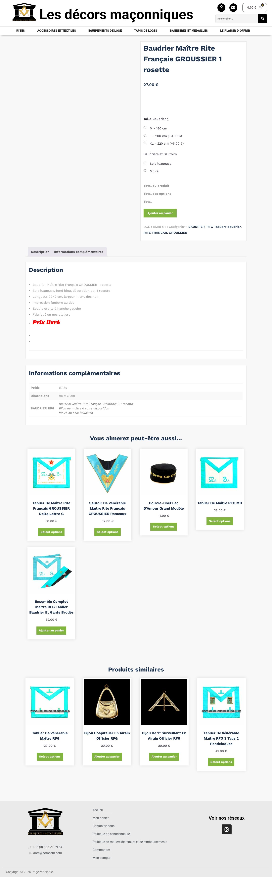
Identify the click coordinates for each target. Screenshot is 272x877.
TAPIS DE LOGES (145, 30)
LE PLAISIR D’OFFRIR (235, 30)
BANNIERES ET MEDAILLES (189, 30)
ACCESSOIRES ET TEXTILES (56, 30)
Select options (51, 532)
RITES (20, 30)
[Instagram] (227, 829)
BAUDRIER (196, 227)
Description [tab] (40, 252)
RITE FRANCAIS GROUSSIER (165, 233)
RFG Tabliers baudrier (223, 227)
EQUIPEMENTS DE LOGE (105, 30)
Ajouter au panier (160, 213)
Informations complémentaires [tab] (78, 252)
